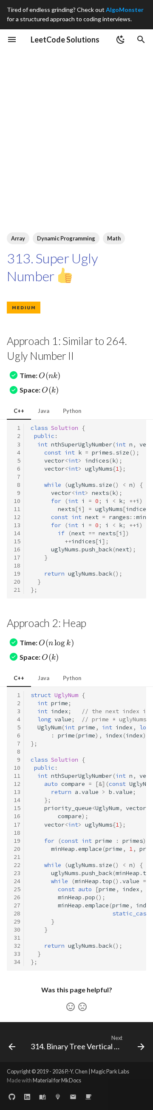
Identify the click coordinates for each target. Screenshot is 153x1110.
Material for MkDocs (57, 1080)
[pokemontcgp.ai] (58, 1096)
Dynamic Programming (66, 238)
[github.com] (12, 1096)
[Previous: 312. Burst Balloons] (12, 1044)
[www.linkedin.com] (27, 1096)
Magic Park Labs (110, 1071)
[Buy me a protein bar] (88, 1096)
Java (43, 410)
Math (114, 238)
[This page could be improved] (82, 1007)
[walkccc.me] (42, 1096)
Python (72, 410)
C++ (19, 410)
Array (18, 238)
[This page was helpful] (70, 1007)
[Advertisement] (76, 130)
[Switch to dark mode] (120, 39)
